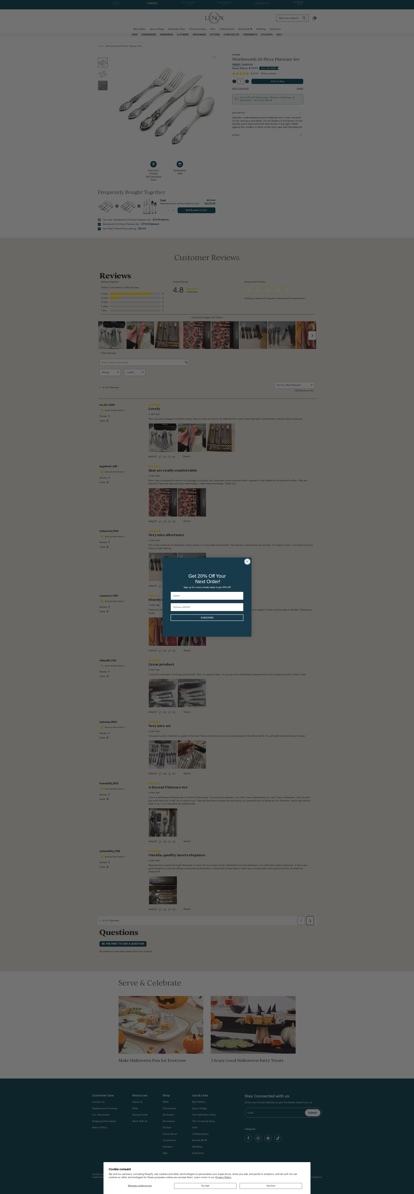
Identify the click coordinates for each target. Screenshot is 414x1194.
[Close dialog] (247, 561)
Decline (271, 1186)
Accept (205, 1186)
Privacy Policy (223, 1177)
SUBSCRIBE (207, 617)
